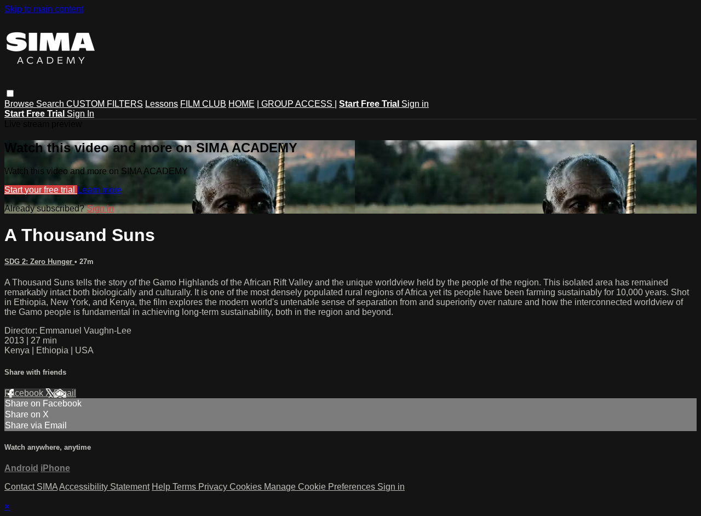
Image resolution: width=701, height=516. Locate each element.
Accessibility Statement (104, 486)
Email (65, 393)
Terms (185, 486)
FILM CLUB (203, 103)
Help (162, 486)
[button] (10, 93)
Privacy (213, 486)
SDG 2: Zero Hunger (39, 261)
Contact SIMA (31, 486)
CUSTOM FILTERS (104, 103)
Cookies (246, 486)
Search (51, 103)
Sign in (415, 103)
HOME (241, 103)
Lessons (161, 103)
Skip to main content (43, 9)
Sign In (80, 113)
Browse (20, 103)
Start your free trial (40, 189)
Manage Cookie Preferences (320, 486)
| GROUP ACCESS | (297, 103)
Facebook (24, 393)
